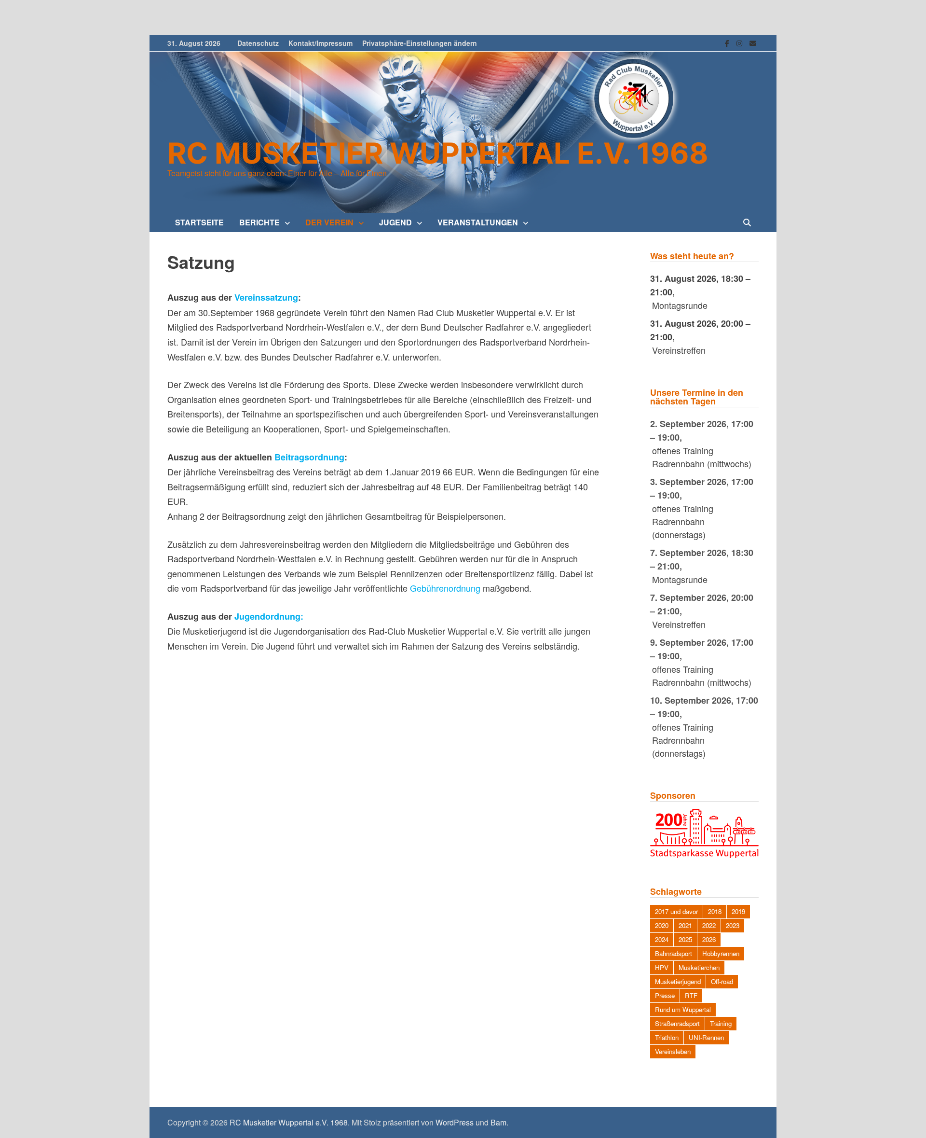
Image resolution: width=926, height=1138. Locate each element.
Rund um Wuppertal (683, 1009)
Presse (665, 995)
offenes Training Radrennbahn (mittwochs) (701, 457)
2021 (685, 925)
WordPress (455, 1122)
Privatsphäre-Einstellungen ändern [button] (419, 43)
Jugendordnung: (268, 616)
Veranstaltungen (477, 222)
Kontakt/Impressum (320, 43)
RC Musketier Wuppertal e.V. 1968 (437, 153)
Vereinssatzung (266, 297)
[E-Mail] (753, 42)
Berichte (259, 222)
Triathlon (667, 1037)
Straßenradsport (677, 1023)
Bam (498, 1122)
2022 (709, 925)
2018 (715, 911)
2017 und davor (676, 911)
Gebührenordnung (445, 588)
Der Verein (329, 222)
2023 (732, 925)
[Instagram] (740, 42)
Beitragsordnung (309, 457)
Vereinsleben (673, 1051)
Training (721, 1023)
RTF (691, 995)
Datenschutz (258, 43)
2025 (685, 939)
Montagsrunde (680, 305)
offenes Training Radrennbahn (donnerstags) (682, 521)
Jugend (395, 222)
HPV (661, 967)
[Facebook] (728, 42)
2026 (709, 939)
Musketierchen (699, 967)
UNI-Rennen (706, 1037)
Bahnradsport (673, 953)
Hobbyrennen (720, 953)
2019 (738, 911)
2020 (661, 925)
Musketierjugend (678, 981)
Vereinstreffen (679, 350)
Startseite (199, 222)
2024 (661, 939)
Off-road (722, 981)
